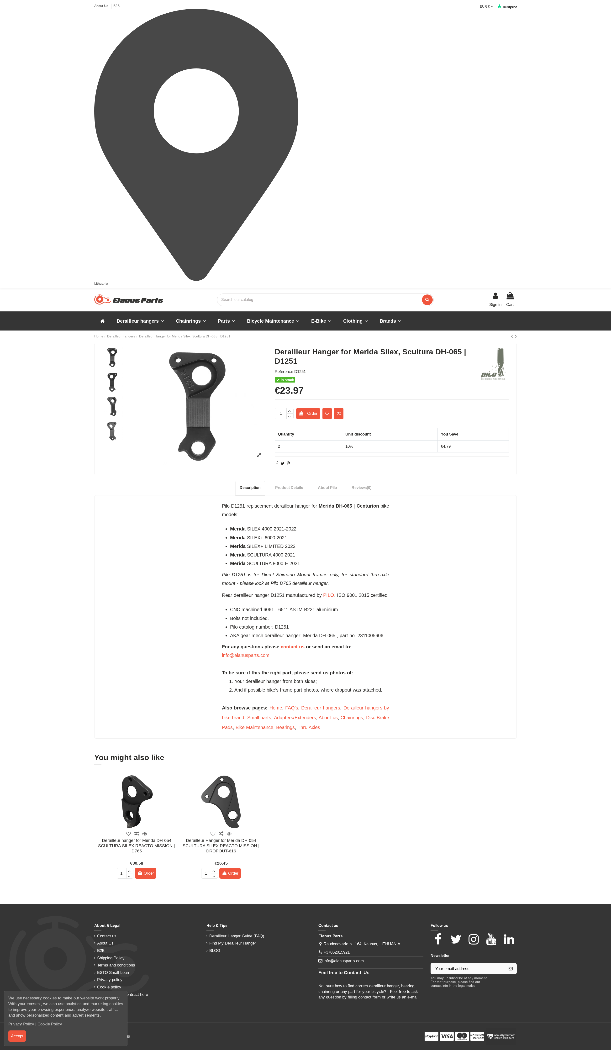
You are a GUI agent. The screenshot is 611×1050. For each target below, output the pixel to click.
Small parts (259, 717)
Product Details (289, 488)
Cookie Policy (49, 1024)
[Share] (277, 463)
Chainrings (352, 717)
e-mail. (413, 997)
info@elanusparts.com (245, 655)
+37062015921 (337, 952)
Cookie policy (109, 987)
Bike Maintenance (254, 727)
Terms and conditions (116, 965)
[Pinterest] (288, 463)
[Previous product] (513, 336)
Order (312, 413)
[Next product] (516, 336)
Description (250, 488)
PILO (328, 595)
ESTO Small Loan (113, 972)
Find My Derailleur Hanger (232, 943)
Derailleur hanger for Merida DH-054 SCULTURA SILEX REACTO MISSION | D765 (136, 845)
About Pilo (327, 488)
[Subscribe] (511, 968)
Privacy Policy (21, 1024)
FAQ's (291, 707)
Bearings (285, 727)
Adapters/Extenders (295, 717)
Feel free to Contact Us (343, 972)
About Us (101, 6)
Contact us (106, 936)
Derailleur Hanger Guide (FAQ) (236, 936)
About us (328, 717)
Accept (17, 1036)
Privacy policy (109, 979)
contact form (369, 997)
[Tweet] (282, 463)
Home (275, 707)
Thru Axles (309, 727)
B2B (116, 6)
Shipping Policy (111, 958)
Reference (284, 371)
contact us (293, 646)
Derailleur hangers (320, 707)
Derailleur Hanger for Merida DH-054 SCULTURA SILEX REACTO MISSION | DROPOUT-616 (221, 845)
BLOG (214, 950)
